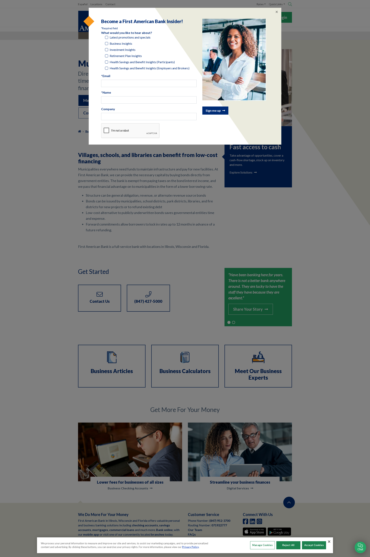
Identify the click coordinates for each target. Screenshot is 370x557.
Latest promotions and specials (130, 37)
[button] (360, 547)
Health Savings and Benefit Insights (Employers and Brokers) (149, 68)
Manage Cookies (262, 545)
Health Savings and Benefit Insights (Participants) (142, 62)
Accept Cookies (314, 545)
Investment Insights (122, 49)
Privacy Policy (190, 547)
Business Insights (121, 43)
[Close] (329, 541)
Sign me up (213, 110)
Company (108, 109)
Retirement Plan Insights (126, 56)
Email (106, 76)
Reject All (288, 545)
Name (107, 92)
